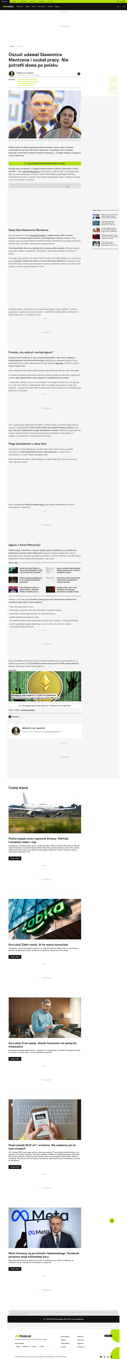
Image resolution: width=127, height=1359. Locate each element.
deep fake (59, 363)
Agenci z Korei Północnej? (26, 85)
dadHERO (41, 1)
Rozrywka (50, 1)
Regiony (27, 6)
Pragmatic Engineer (38, 235)
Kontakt (63, 1347)
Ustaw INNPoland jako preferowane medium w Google (46, 163)
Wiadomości (20, 6)
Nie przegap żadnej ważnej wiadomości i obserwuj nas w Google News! (46, 706)
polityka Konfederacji (31, 171)
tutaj (67, 186)
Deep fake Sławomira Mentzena (27, 79)
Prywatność (80, 1347)
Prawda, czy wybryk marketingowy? (29, 81)
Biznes (33, 6)
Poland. (5, 1)
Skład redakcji (65, 1343)
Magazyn (57, 6)
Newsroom (80, 1340)
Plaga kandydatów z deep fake (27, 83)
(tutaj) (41, 504)
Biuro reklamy (65, 1336)
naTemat (14, 1)
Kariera (63, 1340)
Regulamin (80, 1343)
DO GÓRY (107, 1335)
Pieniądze (50, 6)
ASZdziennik (23, 1)
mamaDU (32, 1)
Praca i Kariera (41, 6)
